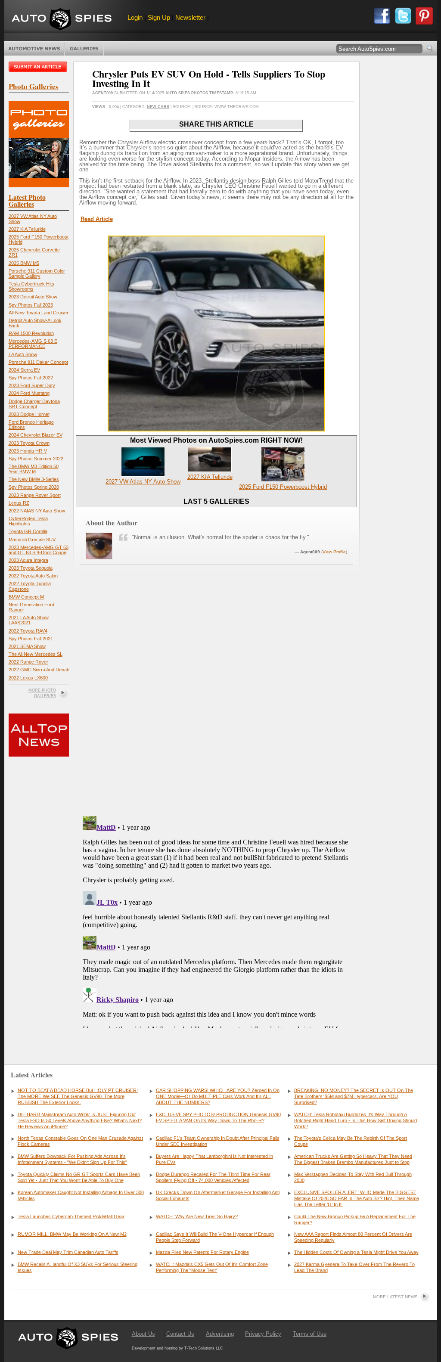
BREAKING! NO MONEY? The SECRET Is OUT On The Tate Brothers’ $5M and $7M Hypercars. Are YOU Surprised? (353, 1096)
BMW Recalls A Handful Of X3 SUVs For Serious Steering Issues (77, 1267)
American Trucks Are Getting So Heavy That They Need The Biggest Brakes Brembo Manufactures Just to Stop (353, 1159)
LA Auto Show (23, 354)
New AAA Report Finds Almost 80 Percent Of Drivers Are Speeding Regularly (353, 1237)
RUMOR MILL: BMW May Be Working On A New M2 (72, 1234)
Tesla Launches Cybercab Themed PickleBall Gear (71, 1216)
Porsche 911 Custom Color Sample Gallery (37, 273)
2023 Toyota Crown (29, 443)
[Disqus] (216, 920)
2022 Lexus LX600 (28, 677)
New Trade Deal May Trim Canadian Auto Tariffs (68, 1252)
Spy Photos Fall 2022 (31, 377)
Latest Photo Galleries (27, 200)
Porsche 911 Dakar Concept (38, 362)
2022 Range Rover (28, 661)
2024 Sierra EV (24, 369)
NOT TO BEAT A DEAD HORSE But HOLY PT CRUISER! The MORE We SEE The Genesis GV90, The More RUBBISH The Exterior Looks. (78, 1096)
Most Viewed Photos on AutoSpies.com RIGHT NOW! (216, 440)
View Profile (334, 551)
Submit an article (39, 67)
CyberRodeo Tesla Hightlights (28, 521)
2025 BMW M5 (24, 263)
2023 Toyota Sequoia (31, 568)
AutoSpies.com (61, 20)
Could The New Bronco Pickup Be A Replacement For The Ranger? (355, 1219)
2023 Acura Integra (28, 560)
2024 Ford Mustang (29, 393)
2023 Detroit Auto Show (33, 296)
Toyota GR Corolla (28, 531)
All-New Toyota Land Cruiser (38, 312)
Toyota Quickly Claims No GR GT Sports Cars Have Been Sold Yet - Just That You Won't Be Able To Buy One (79, 1177)
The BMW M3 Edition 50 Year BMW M (34, 469)
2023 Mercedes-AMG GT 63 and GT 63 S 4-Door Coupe (38, 550)
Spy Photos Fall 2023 (31, 304)
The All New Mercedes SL (35, 654)
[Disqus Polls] (216, 699)
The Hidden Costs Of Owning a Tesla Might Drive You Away (356, 1252)
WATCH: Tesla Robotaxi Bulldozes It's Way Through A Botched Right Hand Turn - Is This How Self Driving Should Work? (355, 1120)
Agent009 (102, 93)
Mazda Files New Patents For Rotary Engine (202, 1252)
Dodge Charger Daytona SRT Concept (34, 404)
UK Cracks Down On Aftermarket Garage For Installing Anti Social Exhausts (218, 1195)
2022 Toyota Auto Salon (33, 575)
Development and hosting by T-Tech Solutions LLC (177, 1348)
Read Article (97, 219)
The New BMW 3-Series (34, 479)
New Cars (158, 107)
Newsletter (190, 17)
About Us (143, 1334)
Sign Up (159, 17)
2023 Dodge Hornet (29, 414)
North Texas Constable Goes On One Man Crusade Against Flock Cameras (80, 1141)
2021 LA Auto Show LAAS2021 (29, 620)
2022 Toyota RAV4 (28, 630)
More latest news (395, 1296)
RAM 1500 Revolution (31, 333)
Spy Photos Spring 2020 (34, 487)
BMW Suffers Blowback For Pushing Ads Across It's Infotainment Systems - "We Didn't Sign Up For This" (72, 1159)
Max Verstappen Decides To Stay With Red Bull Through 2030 (353, 1177)
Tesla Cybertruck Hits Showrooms (31, 286)
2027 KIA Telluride (27, 229)
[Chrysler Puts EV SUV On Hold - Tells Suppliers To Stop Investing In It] (216, 429)
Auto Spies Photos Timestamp (198, 93)
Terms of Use (309, 1334)
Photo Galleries (84, 49)
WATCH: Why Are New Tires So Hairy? (197, 1216)
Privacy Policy (263, 1334)
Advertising (220, 1334)
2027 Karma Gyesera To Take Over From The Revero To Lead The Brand (354, 1267)
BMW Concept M (26, 596)
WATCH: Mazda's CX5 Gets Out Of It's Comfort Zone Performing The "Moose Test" (212, 1267)
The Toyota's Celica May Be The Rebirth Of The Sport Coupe (350, 1141)
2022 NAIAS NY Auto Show (37, 510)
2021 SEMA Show (27, 646)
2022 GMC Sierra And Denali (38, 669)
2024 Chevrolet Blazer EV (35, 434)
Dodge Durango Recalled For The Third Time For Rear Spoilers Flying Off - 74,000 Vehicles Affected (213, 1177)
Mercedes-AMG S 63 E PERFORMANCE (33, 343)
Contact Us (180, 1334)
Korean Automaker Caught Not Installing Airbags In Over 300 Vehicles (81, 1195)
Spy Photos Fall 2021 (31, 638)
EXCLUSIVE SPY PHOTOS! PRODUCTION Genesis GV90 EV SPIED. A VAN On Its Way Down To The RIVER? (218, 1117)
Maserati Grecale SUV (32, 539)
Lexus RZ (19, 503)
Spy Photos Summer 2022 (36, 458)
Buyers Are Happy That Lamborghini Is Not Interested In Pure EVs (214, 1159)
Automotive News (34, 49)
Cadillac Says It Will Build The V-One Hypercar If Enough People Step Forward (215, 1237)
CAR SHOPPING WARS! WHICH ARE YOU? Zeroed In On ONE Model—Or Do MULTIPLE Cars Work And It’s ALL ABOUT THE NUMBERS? (218, 1096)
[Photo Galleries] (39, 185)
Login (135, 17)
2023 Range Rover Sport (35, 495)
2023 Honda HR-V (28, 450)
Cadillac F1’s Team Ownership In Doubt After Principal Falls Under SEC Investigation (218, 1141)
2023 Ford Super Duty (32, 385)
